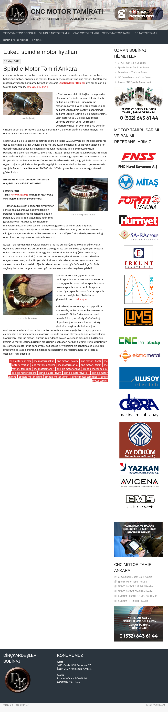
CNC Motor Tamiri (86, 33)
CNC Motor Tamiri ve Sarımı (132, 63)
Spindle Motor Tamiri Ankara (40, 68)
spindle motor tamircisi (83, 376)
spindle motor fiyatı (50, 373)
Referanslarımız (15, 40)
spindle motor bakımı (24, 373)
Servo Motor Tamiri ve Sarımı (132, 72)
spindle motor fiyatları (76, 373)
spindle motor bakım (95, 369)
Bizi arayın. (81, 299)
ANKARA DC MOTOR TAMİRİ (133, 601)
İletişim (37, 40)
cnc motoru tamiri (43, 369)
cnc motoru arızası (20, 361)
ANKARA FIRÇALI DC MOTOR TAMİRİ (137, 596)
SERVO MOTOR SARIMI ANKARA (135, 586)
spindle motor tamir (56, 376)
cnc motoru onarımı (43, 365)
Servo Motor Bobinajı (19, 33)
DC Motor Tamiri (146, 33)
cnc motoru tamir (91, 365)
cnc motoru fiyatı (91, 361)
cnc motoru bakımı (67, 361)
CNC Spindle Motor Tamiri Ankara (135, 577)
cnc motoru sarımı (67, 365)
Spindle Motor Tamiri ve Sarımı (133, 68)
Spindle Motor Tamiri (54, 33)
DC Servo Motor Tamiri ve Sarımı (134, 77)
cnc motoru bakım (43, 361)
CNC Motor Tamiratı (67, 11)
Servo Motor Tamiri (116, 33)
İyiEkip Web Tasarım (155, 705)
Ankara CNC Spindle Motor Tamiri (135, 82)
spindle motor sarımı (30, 376)
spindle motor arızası (69, 369)
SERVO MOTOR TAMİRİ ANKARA (135, 591)
